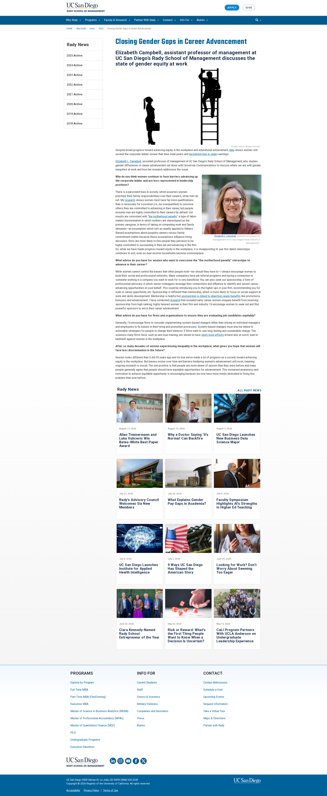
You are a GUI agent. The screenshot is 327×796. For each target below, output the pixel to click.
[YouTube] (128, 761)
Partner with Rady (213, 725)
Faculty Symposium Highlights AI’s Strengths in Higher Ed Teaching (236, 503)
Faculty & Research (116, 20)
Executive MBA (79, 704)
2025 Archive (74, 55)
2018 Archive (74, 123)
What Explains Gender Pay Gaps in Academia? (187, 502)
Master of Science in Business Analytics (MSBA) (99, 711)
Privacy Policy (91, 790)
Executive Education (82, 747)
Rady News (78, 44)
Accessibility (73, 790)
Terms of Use (110, 790)
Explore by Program (82, 682)
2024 (101, 28)
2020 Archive (74, 104)
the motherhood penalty (163, 216)
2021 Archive (74, 94)
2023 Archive (74, 75)
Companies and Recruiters (152, 711)
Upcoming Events (213, 696)
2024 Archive (74, 65)
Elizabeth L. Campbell (128, 161)
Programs (91, 20)
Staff (140, 689)
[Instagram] (120, 761)
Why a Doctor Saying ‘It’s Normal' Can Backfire (188, 436)
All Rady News (249, 390)
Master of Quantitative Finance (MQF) (92, 725)
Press (140, 718)
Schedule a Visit (213, 689)
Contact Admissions (215, 682)
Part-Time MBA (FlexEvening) (88, 696)
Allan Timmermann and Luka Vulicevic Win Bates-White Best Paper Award (138, 440)
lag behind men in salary (203, 154)
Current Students (147, 682)
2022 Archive (74, 84)
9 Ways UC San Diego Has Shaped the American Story (185, 568)
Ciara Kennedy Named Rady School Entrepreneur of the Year (139, 633)
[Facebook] (136, 761)
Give (249, 7)
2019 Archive (74, 113)
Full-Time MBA (79, 689)
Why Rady (72, 20)
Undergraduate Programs (85, 739)
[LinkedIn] (113, 761)
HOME (69, 28)
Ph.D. (73, 732)
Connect (168, 20)
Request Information (215, 704)
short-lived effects (212, 335)
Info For (185, 20)
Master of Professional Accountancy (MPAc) (96, 718)
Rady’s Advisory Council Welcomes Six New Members (139, 503)
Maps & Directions (214, 718)
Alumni (201, 20)
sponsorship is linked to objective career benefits (210, 296)
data (231, 150)
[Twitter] (143, 761)
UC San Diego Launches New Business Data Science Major (235, 438)
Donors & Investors (148, 696)
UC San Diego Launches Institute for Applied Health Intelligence (138, 568)
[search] (258, 20)
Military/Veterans (147, 704)
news (92, 28)
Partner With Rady (145, 20)
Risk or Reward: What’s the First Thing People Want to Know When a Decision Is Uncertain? (187, 635)
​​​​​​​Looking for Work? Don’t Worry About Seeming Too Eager (236, 568)
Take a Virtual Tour (214, 711)
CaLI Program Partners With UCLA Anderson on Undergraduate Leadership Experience (236, 635)
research (130, 200)
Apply (232, 7)
